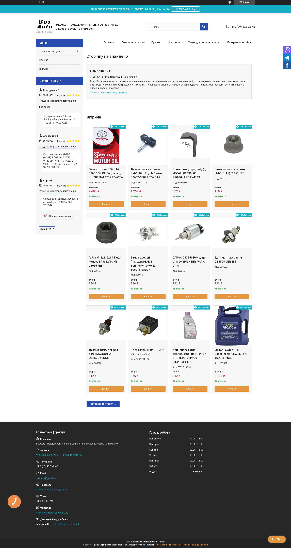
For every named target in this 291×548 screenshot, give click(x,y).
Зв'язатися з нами (186, 9)
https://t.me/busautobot (66, 524)
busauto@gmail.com (47, 478)
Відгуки (43, 68)
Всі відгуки (46, 228)
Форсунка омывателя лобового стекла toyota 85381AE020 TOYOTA (60, 202)
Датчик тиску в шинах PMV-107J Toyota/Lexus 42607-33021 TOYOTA (146, 173)
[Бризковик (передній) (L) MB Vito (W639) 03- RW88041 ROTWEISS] (190, 145)
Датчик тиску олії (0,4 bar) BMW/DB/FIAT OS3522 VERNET (103, 354)
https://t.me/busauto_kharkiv (51, 489)
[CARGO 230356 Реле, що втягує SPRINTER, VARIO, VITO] (190, 233)
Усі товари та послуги (101, 403)
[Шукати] (204, 26)
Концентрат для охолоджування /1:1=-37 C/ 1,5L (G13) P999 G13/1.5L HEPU (189, 356)
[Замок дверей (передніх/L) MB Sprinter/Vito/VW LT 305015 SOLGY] (148, 233)
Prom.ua (162, 542)
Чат (279, 539)
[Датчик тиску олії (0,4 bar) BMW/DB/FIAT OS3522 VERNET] (106, 326)
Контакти (174, 42)
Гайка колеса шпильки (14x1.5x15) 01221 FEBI (230, 171)
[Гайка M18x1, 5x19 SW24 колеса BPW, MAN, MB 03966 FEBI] (106, 233)
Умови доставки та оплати (203, 42)
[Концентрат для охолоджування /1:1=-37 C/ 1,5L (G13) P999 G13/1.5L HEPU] (190, 326)
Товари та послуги (132, 42)
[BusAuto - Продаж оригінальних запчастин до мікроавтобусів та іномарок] (44, 26)
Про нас (155, 42)
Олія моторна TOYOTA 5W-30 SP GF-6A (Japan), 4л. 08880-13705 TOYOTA (106, 173)
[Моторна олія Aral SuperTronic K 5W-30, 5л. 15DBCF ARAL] (232, 326)
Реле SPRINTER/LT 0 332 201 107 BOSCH (147, 352)
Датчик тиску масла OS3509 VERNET (228, 259)
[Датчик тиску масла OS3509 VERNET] (232, 233)
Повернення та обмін (239, 42)
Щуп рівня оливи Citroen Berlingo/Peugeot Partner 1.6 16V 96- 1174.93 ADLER (59, 119)
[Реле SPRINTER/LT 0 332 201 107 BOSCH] (148, 326)
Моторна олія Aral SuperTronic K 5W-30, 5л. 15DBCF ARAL (231, 354)
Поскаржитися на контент (168, 545)
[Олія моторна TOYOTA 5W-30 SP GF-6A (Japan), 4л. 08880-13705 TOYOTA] (106, 145)
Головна (109, 42)
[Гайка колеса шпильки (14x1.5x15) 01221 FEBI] (232, 145)
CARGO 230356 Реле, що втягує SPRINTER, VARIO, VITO (189, 261)
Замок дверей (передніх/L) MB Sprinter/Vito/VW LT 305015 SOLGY (143, 263)
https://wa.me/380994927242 (52, 512)
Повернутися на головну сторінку (108, 92)
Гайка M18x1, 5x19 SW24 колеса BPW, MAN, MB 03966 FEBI (105, 261)
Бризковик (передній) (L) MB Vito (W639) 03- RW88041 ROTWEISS (189, 173)
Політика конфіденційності (195, 545)
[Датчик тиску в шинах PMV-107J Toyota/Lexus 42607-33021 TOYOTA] (148, 145)
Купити (106, 204)
